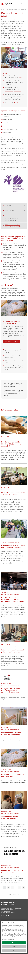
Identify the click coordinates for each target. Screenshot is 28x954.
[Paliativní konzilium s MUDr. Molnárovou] (14, 58)
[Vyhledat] (22, 4)
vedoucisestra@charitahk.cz (13, 91)
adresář (15, 103)
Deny (14, 946)
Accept (14, 942)
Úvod (2, 9)
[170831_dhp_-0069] (14, 309)
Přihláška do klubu (11, 341)
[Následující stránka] (19, 887)
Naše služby (9, 9)
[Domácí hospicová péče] (14, 185)
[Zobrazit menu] (25, 4)
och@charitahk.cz (11, 912)
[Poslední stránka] (23, 887)
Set (14, 950)
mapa (20, 77)
